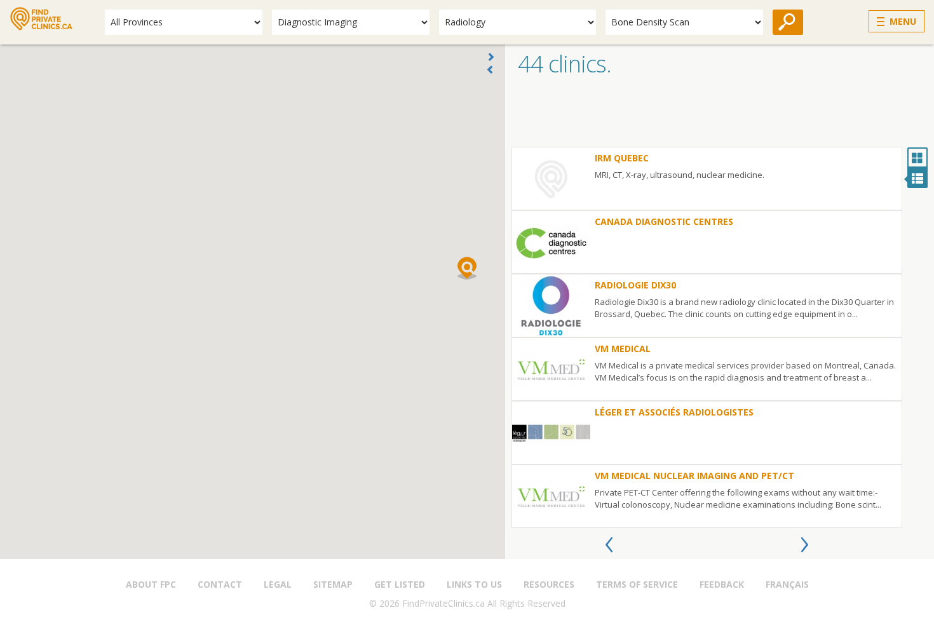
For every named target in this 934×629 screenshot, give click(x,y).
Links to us (474, 584)
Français (787, 584)
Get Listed (399, 584)
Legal (278, 584)
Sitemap (333, 584)
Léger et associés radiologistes (674, 412)
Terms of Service (637, 584)
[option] (706, 337)
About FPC (151, 584)
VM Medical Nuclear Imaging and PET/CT (694, 476)
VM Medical (623, 348)
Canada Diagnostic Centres (664, 221)
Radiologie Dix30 (635, 285)
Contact (220, 584)
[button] (467, 268)
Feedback (722, 584)
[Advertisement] (719, 115)
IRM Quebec (622, 158)
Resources (549, 584)
